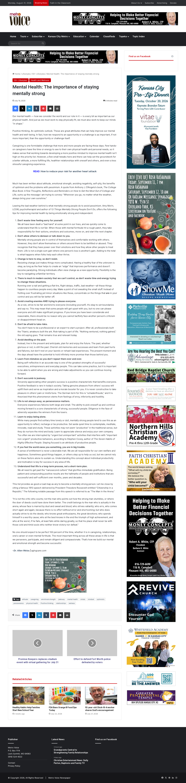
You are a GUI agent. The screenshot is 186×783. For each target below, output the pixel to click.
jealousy (61, 599)
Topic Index (139, 36)
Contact (11, 763)
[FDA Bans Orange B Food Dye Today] (65, 696)
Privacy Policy (14, 766)
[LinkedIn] (29, 108)
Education (78, 36)
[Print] (57, 108)
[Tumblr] (36, 108)
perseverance (19, 603)
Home (13, 36)
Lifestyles (26, 74)
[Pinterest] (43, 108)
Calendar (94, 36)
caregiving (35, 599)
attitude (25, 599)
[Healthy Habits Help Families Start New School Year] (28, 696)
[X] (22, 108)
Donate (173, 3)
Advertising (162, 3)
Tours (23, 36)
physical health (32, 603)
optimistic (100, 599)
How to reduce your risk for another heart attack (68, 171)
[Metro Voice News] (19, 19)
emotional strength (48, 599)
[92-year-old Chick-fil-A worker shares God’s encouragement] (101, 696)
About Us (135, 3)
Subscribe (149, 3)
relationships (61, 603)
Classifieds (109, 36)
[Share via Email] (50, 108)
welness (72, 603)
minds (83, 599)
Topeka (123, 36)
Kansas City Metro (58, 36)
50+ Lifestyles (38, 74)
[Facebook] (15, 108)
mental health (72, 599)
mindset (91, 599)
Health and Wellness (40, 80)
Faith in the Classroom (60, 3)
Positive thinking (47, 603)
